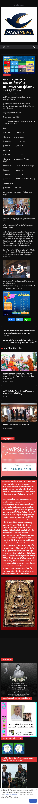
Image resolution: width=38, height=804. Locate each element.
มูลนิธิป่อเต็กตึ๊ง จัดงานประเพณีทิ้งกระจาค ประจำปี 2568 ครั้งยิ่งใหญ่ (18, 392)
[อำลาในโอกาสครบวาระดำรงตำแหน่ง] (19, 404)
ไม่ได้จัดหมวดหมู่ (7, 75)
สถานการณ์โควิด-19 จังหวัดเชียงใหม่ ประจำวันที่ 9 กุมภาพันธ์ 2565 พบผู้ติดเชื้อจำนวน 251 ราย (18, 341)
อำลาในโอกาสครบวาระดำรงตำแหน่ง (16, 425)
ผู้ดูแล (16, 94)
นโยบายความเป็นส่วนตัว (11, 795)
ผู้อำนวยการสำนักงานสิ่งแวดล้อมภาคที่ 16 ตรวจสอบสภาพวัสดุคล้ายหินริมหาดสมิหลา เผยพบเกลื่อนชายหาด (20, 333)
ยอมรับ (33, 801)
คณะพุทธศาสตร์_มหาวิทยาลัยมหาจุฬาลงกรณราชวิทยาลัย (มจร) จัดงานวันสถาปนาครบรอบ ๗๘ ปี (18, 376)
